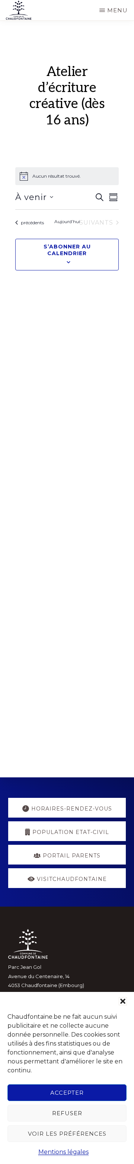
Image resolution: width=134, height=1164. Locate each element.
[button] (123, 1001)
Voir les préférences (67, 1133)
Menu (117, 10)
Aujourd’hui (67, 221)
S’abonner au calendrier (67, 250)
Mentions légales (63, 1151)
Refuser (67, 1113)
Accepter (67, 1092)
